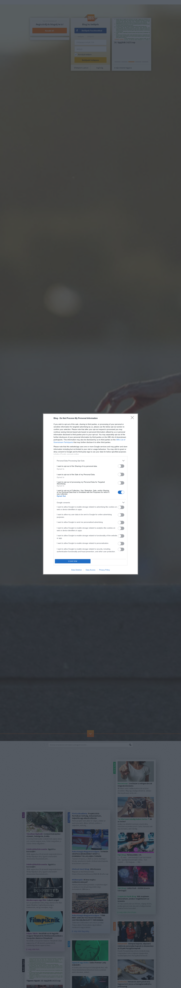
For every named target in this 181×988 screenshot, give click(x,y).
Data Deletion (76, 570)
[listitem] (90, 460)
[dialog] (90, 494)
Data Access (90, 570)
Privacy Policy (104, 570)
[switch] (121, 466)
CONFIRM (72, 561)
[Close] (133, 418)
